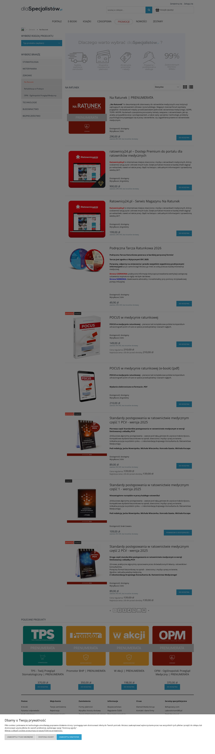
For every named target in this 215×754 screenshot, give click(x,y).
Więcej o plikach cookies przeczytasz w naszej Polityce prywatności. (34, 730)
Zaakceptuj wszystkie (69, 737)
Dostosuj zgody (46, 737)
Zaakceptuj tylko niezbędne (20, 737)
